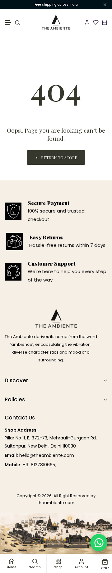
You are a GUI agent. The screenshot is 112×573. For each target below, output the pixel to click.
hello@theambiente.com (46, 455)
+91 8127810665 (39, 465)
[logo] (56, 22)
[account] (87, 22)
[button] (8, 22)
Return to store (59, 157)
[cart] (104, 22)
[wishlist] (96, 22)
